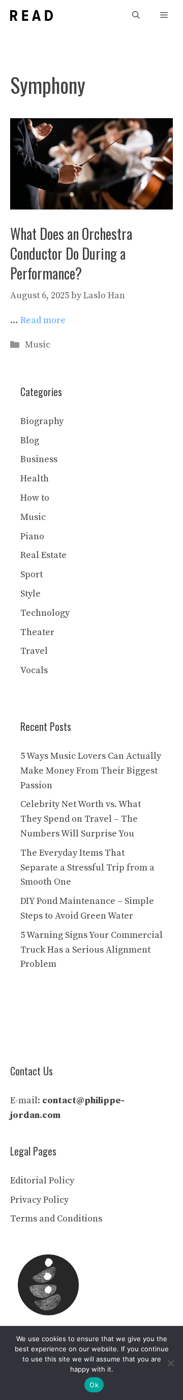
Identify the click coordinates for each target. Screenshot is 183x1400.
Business (38, 459)
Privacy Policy (39, 1200)
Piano (32, 536)
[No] (170, 1363)
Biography (42, 421)
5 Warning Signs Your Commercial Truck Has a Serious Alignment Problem (91, 949)
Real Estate (43, 555)
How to (34, 498)
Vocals (34, 670)
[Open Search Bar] (136, 15)
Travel (34, 651)
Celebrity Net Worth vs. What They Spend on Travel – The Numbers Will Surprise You (80, 818)
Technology (45, 613)
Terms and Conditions (56, 1218)
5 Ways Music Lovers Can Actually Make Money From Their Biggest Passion (90, 770)
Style (30, 594)
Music (37, 345)
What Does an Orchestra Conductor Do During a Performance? (71, 253)
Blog (29, 440)
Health (34, 478)
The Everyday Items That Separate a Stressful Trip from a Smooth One (87, 867)
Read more (43, 320)
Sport (31, 574)
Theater (37, 632)
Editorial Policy (42, 1180)
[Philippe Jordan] (31, 15)
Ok (94, 1385)
